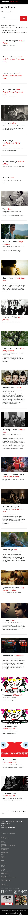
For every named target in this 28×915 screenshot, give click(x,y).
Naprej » (24, 812)
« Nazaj (3, 812)
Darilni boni (3, 846)
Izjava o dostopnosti (5, 885)
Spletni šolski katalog (6, 12)
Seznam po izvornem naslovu (8, 30)
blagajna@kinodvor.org (8, 827)
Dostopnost (3, 844)
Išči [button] (23, 18)
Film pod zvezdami (5, 873)
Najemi (2, 883)
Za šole (2, 866)
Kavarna (3, 857)
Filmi (2, 851)
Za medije (3, 884)
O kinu (2, 860)
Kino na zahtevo (4, 852)
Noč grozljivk (4, 876)
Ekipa (2, 861)
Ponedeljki (3, 872)
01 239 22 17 (5, 826)
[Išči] (21, 2)
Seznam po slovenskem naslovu (9, 25)
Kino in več (3, 864)
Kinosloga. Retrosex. (5, 875)
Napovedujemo (4, 849)
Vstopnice (3, 842)
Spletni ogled (4, 879)
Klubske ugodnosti (5, 848)
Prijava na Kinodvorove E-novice (8, 845)
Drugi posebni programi (6, 880)
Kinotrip (2, 868)
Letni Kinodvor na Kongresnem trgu (8, 877)
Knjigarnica (3, 854)
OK (20, 913)
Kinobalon (3, 865)
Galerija (2, 856)
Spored (2, 841)
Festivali (3, 869)
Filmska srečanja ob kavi (6, 870)
